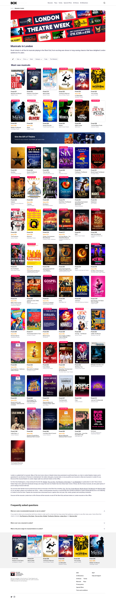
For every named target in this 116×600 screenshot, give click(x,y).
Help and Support (96, 575)
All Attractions (84, 3)
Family (60, 3)
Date (18, 59)
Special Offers (68, 3)
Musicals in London (19, 8)
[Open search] (104, 3)
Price (24, 59)
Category (37, 59)
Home (12, 8)
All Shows (76, 3)
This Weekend (53, 59)
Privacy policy (80, 584)
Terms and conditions (82, 590)
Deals (31, 59)
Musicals (50, 3)
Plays (55, 3)
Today (45, 59)
